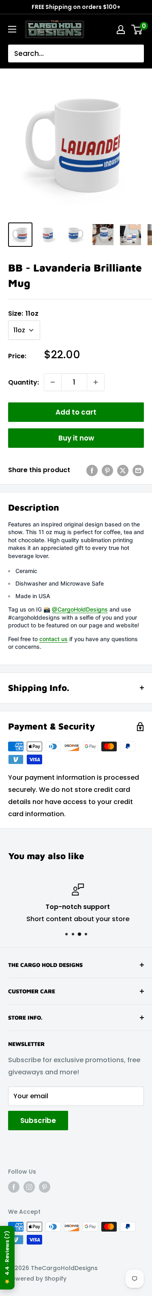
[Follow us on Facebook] (13, 1187)
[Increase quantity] (95, 382)
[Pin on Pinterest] (107, 470)
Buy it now (76, 438)
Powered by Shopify (37, 1279)
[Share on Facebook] (92, 470)
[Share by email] (138, 470)
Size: (23, 313)
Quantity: (23, 382)
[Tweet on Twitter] (122, 470)
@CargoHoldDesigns (80, 609)
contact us (53, 638)
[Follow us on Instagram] (29, 1187)
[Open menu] (12, 29)
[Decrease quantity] (52, 382)
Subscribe (38, 1120)
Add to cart (76, 412)
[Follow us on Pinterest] (44, 1187)
